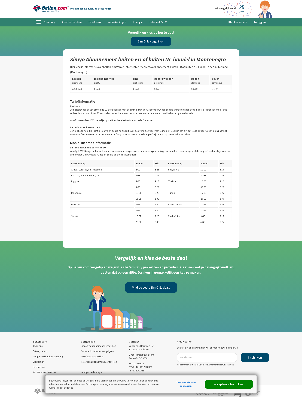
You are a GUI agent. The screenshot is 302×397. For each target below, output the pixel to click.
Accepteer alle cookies (228, 384)
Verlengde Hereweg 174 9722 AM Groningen (141, 347)
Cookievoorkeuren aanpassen (185, 384)
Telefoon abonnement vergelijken (99, 362)
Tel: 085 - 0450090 (138, 358)
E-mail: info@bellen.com (141, 354)
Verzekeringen (117, 22)
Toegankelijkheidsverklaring (48, 356)
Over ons (38, 346)
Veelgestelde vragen (92, 372)
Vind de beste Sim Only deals (151, 287)
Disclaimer (38, 362)
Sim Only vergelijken (151, 41)
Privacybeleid (40, 351)
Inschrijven (255, 357)
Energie (138, 22)
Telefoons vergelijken (92, 356)
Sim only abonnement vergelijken (98, 346)
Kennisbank (39, 367)
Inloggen (260, 22)
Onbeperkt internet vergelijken (97, 351)
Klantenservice (238, 22)
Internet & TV (158, 22)
